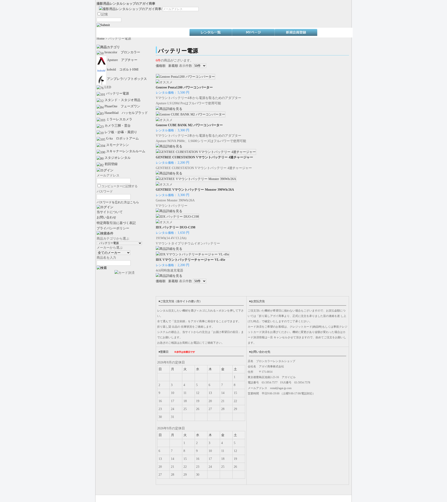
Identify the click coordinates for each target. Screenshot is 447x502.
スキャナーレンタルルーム (125, 151)
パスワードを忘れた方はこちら (118, 202)
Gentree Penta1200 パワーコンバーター (184, 87)
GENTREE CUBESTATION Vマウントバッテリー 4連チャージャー (204, 157)
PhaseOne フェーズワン (122, 106)
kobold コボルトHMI (122, 69)
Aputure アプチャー (121, 60)
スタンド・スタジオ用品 (122, 100)
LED (107, 87)
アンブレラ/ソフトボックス (126, 79)
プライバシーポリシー (113, 228)
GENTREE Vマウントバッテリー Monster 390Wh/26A (195, 189)
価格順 (161, 66)
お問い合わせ (106, 217)
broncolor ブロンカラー (122, 52)
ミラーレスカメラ (118, 119)
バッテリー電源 (117, 93)
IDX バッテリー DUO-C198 (175, 227)
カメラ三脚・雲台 (117, 125)
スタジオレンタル (117, 157)
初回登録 (111, 164)
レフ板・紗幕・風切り (120, 132)
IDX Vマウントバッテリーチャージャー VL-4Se (190, 259)
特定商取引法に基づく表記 (116, 223)
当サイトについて (110, 212)
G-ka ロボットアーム (122, 138)
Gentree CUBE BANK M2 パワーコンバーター (189, 125)
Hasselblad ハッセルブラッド (126, 113)
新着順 (173, 66)
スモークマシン (117, 145)
